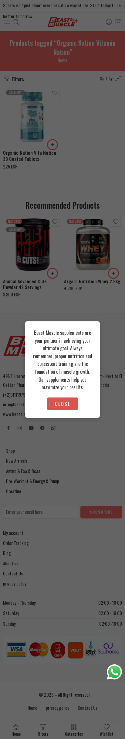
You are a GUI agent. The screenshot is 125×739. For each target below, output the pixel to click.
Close (62, 403)
